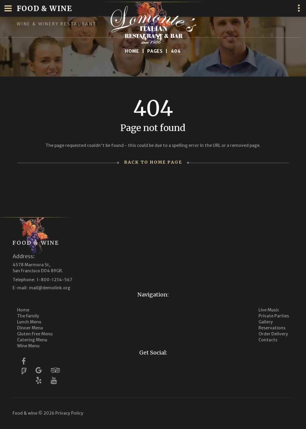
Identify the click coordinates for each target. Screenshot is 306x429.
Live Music (268, 310)
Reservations (271, 328)
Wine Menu (28, 346)
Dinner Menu (30, 328)
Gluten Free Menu (35, 334)
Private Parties (273, 316)
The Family (28, 316)
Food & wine (36, 242)
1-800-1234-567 (54, 279)
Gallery (265, 322)
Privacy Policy (69, 413)
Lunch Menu (29, 322)
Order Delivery (273, 334)
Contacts (267, 340)
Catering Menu (32, 340)
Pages (155, 51)
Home (132, 51)
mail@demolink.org (49, 287)
